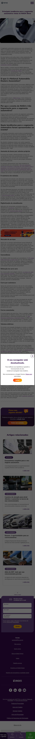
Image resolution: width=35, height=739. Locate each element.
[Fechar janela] (32, 356)
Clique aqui (28, 374)
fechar (18, 380)
